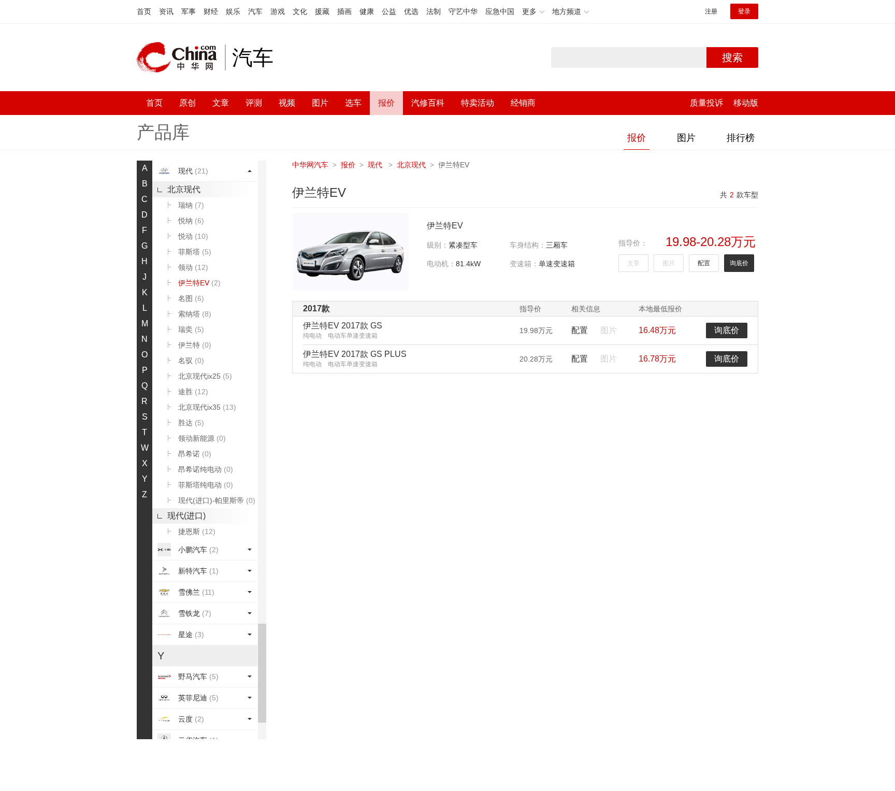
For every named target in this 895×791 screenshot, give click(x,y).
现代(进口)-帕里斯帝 (216, 500)
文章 (220, 102)
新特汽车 (198, 571)
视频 (287, 102)
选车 (353, 102)
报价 (386, 102)
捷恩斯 (196, 531)
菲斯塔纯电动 (205, 485)
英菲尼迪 (198, 698)
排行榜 (741, 138)
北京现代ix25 (205, 376)
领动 (193, 267)
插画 (344, 11)
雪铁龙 (194, 613)
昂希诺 (194, 454)
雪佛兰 (196, 592)
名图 (191, 298)
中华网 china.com (181, 57)
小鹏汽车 (198, 549)
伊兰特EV (199, 283)
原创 (187, 102)
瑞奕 (191, 329)
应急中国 (499, 11)
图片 (320, 102)
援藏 (322, 11)
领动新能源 (202, 438)
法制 (433, 11)
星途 (191, 634)
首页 (144, 11)
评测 (254, 102)
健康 (366, 11)
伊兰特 (194, 345)
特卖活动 (477, 102)
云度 (191, 719)
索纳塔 (194, 314)
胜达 (191, 423)
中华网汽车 (310, 165)
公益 (389, 11)
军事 (188, 11)
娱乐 (233, 11)
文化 (300, 11)
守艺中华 (463, 11)
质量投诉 (706, 102)
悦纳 (191, 221)
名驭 (191, 360)
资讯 (166, 11)
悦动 (193, 236)
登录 (744, 11)
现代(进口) (186, 515)
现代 (193, 171)
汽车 (255, 11)
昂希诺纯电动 (205, 469)
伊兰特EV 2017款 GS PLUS (355, 354)
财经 (211, 11)
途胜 (193, 391)
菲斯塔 (194, 252)
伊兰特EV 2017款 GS (342, 325)
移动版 (745, 102)
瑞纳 (191, 205)
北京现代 (183, 189)
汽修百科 (427, 102)
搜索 (732, 57)
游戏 (277, 11)
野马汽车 (198, 676)
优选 (411, 11)
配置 (704, 263)
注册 (711, 11)
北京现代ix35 (207, 407)
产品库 (163, 132)
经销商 (523, 102)
